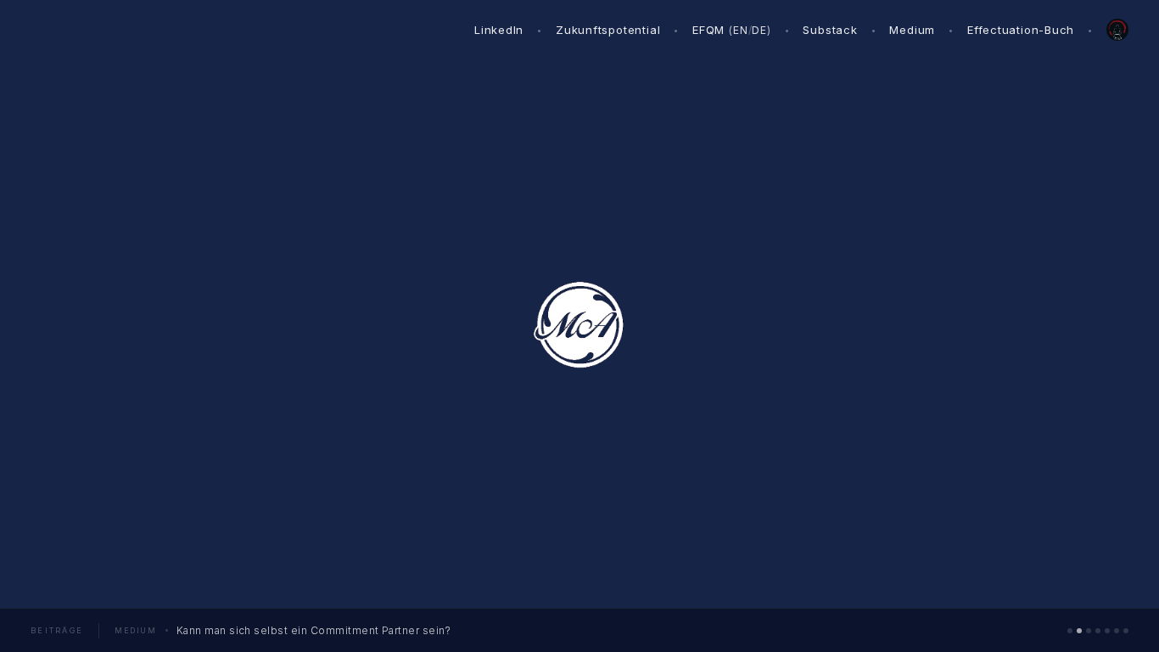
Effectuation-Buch (1020, 30)
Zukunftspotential (608, 30)
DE (759, 30)
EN (740, 30)
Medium (912, 30)
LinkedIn (499, 30)
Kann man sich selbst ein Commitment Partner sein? (313, 630)
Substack (830, 30)
